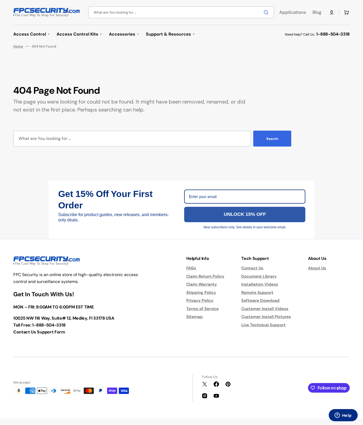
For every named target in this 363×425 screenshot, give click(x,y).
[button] (331, 12)
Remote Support (257, 292)
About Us (317, 268)
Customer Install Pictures (266, 316)
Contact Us (252, 268)
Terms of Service (202, 308)
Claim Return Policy (205, 276)
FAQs (191, 268)
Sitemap (194, 316)
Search (272, 138)
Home (18, 46)
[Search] (267, 12)
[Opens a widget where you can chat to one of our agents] (343, 415)
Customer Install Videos (264, 308)
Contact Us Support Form (39, 332)
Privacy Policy (199, 300)
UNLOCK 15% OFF (245, 214)
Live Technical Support (263, 325)
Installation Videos (259, 284)
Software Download (260, 300)
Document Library (259, 276)
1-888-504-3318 (333, 34)
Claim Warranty (201, 284)
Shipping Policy (201, 292)
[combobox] (181, 12)
